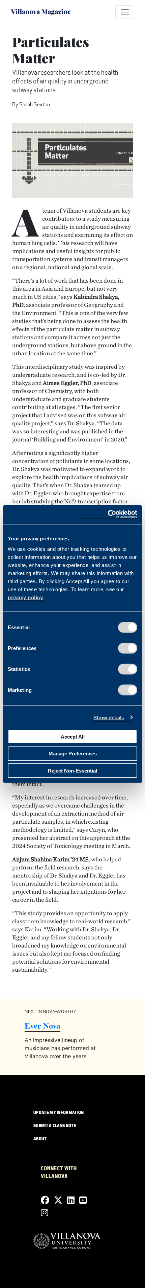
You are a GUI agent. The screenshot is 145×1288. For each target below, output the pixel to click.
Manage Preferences (73, 753)
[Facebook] (45, 1200)
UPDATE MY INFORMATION (58, 1113)
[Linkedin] (71, 1200)
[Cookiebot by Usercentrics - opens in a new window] (107, 514)
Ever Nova (42, 1025)
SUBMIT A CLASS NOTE (54, 1126)
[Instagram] (44, 1213)
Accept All (73, 736)
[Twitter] (58, 1200)
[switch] (127, 648)
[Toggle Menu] (124, 12)
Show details (108, 717)
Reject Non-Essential (72, 770)
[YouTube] (83, 1200)
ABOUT (40, 1139)
